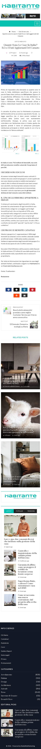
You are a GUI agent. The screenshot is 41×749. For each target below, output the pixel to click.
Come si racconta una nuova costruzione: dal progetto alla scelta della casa (27, 600)
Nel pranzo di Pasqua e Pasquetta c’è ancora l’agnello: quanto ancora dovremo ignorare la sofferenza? (20, 430)
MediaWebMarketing (28, 746)
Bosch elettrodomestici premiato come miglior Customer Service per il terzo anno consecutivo (25, 312)
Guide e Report (6, 651)
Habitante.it (34, 263)
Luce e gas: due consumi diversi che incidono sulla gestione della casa (19, 541)
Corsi (3, 647)
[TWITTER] (17, 290)
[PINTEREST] (32, 290)
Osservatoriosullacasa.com (12, 266)
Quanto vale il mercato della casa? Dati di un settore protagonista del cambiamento (19, 479)
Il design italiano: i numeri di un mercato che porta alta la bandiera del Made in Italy (19, 381)
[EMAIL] (24, 295)
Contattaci (5, 639)
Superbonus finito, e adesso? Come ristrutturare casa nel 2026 (26, 584)
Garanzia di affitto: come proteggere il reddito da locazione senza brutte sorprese (27, 569)
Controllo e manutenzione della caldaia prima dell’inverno (27, 554)
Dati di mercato (20, 41)
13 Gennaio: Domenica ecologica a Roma (19, 324)
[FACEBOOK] (9, 290)
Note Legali (5, 655)
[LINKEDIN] (24, 290)
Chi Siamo (4, 635)
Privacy (3, 659)
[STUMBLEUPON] (17, 295)
